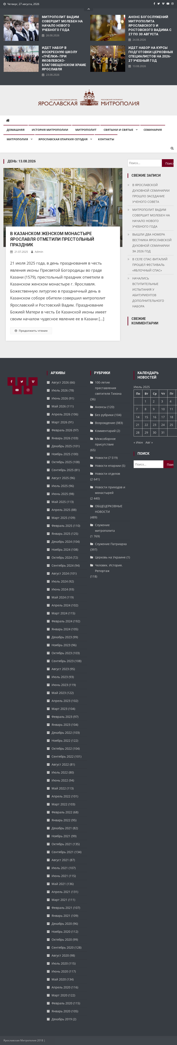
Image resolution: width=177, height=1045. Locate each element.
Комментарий (105, 431)
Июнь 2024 (60, 589)
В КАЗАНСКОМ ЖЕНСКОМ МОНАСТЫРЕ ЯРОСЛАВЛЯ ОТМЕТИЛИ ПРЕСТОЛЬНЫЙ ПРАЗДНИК (52, 239)
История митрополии (50, 130)
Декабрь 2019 (62, 1019)
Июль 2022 (60, 772)
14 (137, 417)
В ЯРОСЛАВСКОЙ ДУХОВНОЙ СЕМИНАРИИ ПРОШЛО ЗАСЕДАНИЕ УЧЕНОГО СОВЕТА (151, 193)
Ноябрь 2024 (61, 549)
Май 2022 (59, 788)
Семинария (153, 130)
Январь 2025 (61, 534)
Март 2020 (59, 995)
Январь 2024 (61, 629)
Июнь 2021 (60, 876)
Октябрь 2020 (62, 939)
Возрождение (105, 423)
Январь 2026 (61, 438)
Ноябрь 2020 (61, 931)
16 (154, 417)
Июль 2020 (60, 963)
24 (163, 425)
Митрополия (17, 139)
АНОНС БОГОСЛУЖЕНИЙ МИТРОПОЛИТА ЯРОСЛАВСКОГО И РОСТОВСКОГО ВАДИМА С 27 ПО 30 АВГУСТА (149, 25)
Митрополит (85, 130)
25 (171, 425)
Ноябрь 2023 (61, 645)
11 (171, 409)
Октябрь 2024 (62, 557)
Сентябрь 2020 (63, 947)
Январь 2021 (61, 916)
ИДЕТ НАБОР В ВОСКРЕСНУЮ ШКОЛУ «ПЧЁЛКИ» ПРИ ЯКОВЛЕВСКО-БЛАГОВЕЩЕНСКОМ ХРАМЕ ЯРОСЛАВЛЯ (64, 58)
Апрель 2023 (61, 701)
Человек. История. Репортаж (109, 568)
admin (39, 252)
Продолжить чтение (33, 331)
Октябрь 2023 (62, 653)
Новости (101, 458)
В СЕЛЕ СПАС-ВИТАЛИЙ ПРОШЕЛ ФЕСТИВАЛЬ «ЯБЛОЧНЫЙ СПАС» (150, 264)
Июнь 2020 (60, 971)
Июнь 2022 (60, 780)
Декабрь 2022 (62, 733)
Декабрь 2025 (62, 446)
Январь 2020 (61, 1011)
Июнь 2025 (60, 494)
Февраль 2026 (62, 430)
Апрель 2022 (61, 796)
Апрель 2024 (61, 605)
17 (163, 417)
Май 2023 (59, 693)
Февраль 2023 (62, 717)
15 (146, 417)
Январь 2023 (61, 725)
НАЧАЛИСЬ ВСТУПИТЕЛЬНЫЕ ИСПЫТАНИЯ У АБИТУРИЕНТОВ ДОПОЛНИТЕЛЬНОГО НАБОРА (148, 292)
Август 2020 (60, 955)
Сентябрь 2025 (63, 470)
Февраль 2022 (62, 812)
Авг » (149, 442)
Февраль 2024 (62, 621)
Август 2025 (60, 478)
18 (171, 417)
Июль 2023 (60, 677)
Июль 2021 (60, 868)
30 (154, 432)
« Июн (138, 442)
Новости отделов (107, 474)
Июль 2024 (60, 581)
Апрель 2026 (61, 414)
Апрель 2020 (61, 987)
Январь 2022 (61, 820)
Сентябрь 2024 (63, 565)
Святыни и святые (118, 130)
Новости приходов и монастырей (110, 490)
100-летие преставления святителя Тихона (108, 388)
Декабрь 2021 (62, 828)
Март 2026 (59, 422)
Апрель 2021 (61, 892)
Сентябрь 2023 (63, 661)
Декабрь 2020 (62, 924)
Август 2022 (60, 764)
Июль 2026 (60, 390)
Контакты (106, 139)
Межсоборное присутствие (105, 441)
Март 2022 (59, 804)
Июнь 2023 (60, 685)
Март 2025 (59, 518)
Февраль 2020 (62, 1003)
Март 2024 (59, 613)
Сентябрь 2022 (63, 756)
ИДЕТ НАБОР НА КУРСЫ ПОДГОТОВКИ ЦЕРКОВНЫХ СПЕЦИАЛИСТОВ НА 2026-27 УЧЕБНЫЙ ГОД (150, 54)
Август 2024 (60, 573)
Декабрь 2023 (62, 637)
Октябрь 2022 (62, 748)
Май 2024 (59, 597)
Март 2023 (59, 709)
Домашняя (16, 130)
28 (137, 432)
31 (163, 432)
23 (154, 425)
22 (146, 425)
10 (163, 409)
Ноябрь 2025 (61, 454)
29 (146, 432)
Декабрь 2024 (62, 541)
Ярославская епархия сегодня (63, 139)
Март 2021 (59, 900)
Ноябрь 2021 (61, 836)
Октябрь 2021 (62, 844)
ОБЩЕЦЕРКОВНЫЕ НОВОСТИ (108, 509)
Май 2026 (59, 406)
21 (137, 425)
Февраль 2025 (62, 526)
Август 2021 (60, 860)
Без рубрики (104, 415)
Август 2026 (60, 382)
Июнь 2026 (60, 398)
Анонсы (100, 407)
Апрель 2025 (61, 510)
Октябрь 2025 (62, 462)
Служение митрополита (105, 528)
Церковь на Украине (110, 557)
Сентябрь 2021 (63, 852)
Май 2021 (59, 884)
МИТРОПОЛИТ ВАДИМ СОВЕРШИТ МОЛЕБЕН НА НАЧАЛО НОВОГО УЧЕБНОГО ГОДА (62, 23)
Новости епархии (108, 466)
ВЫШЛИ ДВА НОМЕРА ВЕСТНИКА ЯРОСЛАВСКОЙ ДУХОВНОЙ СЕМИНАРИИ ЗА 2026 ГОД (152, 242)
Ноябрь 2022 (61, 740)
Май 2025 (59, 502)
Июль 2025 (60, 486)
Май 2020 (59, 979)
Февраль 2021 (62, 908)
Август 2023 (60, 669)
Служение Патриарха (111, 544)
